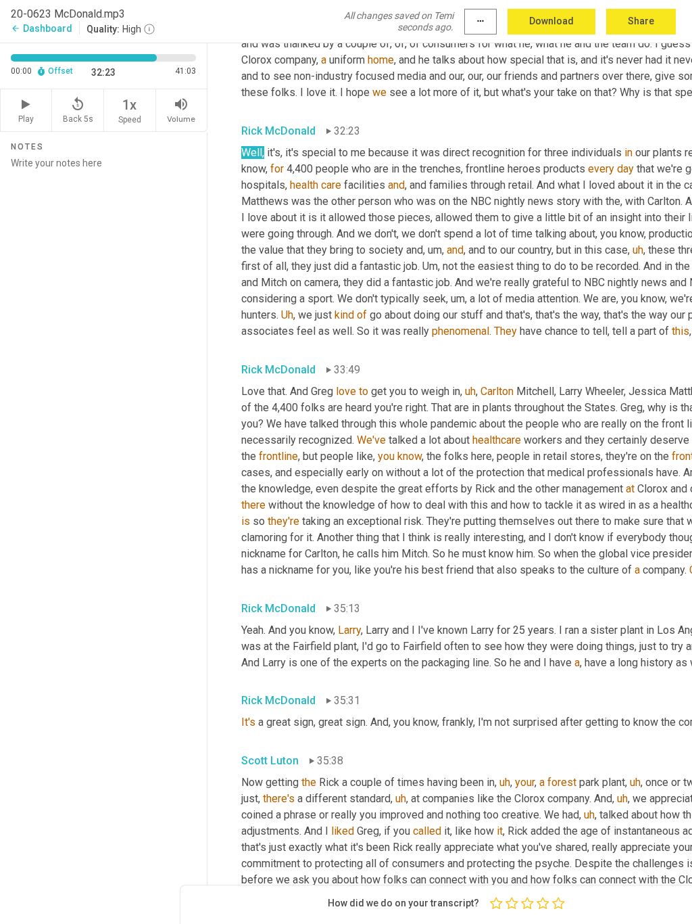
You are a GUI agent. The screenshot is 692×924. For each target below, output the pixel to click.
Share (641, 21)
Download (551, 21)
